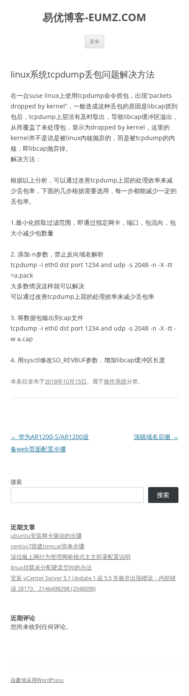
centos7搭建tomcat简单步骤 (47, 546)
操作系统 (115, 381)
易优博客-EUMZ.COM (94, 17)
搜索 (16, 482)
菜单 (94, 41)
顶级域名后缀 (156, 436)
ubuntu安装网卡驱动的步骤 (46, 536)
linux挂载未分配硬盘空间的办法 (51, 567)
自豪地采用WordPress (37, 680)
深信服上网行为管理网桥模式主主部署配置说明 (71, 557)
